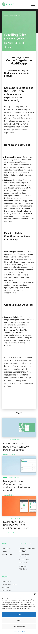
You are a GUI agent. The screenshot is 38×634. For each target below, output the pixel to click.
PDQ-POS (23, 569)
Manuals (5, 588)
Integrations (23, 566)
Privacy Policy (17, 631)
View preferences (19, 626)
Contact (5, 551)
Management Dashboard (24, 555)
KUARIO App (24, 560)
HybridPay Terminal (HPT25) (27, 549)
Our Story (6, 548)
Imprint (24, 631)
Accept (19, 614)
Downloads (6, 581)
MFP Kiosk (23, 563)
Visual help (6, 591)
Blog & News (7, 554)
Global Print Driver (9, 584)
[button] (35, 595)
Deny (19, 620)
